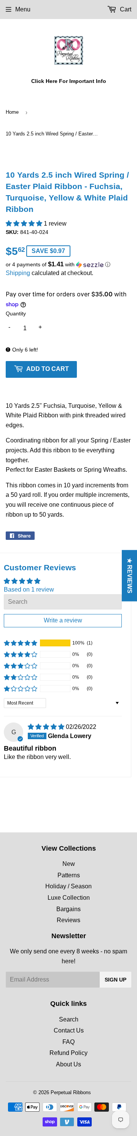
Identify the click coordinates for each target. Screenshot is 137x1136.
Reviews (68, 920)
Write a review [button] (63, 620)
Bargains (68, 909)
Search (68, 1019)
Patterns (68, 875)
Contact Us (69, 1030)
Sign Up (115, 980)
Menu (22, 9)
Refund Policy (68, 1053)
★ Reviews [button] (129, 575)
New (68, 864)
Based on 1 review (29, 589)
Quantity (16, 313)
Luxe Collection (69, 897)
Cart (124, 9)
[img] (47, 727)
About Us (68, 1064)
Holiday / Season (68, 886)
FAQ (68, 1042)
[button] (25, 223)
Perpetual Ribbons (71, 1092)
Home (12, 112)
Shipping (18, 273)
